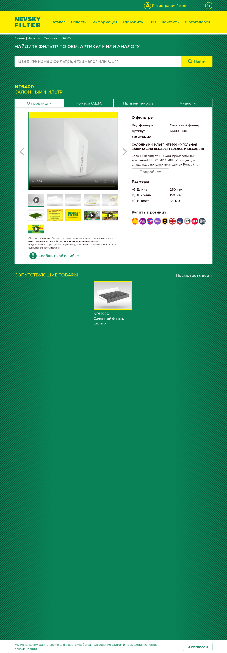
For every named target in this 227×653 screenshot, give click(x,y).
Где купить (133, 22)
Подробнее (150, 172)
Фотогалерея (197, 22)
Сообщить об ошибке (58, 256)
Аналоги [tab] (188, 103)
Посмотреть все (194, 275)
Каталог (57, 22)
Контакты (170, 22)
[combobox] (98, 61)
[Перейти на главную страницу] (28, 21)
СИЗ (152, 22)
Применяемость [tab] (138, 103)
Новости (79, 22)
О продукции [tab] (39, 103)
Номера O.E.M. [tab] (89, 103)
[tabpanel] (113, 186)
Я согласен (197, 647)
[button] (22, 151)
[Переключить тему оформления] (208, 5)
